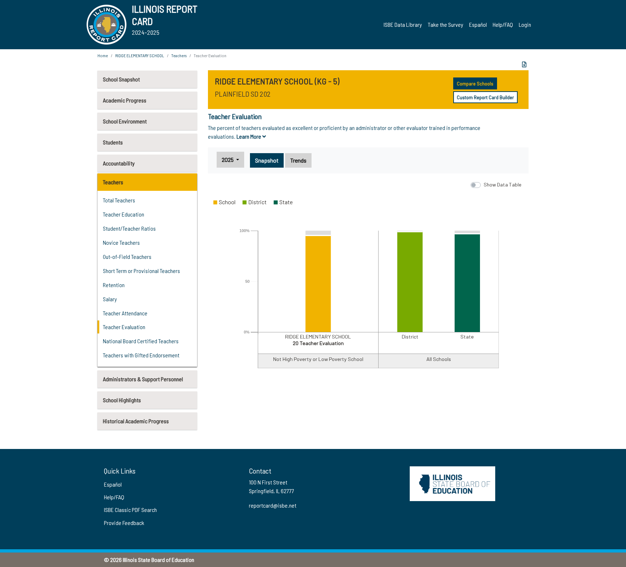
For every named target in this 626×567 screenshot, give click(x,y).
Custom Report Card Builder (485, 97)
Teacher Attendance (125, 313)
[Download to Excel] (524, 64)
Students (113, 142)
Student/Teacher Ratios (129, 228)
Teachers (113, 181)
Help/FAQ (503, 24)
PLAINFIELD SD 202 (243, 93)
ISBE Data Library (403, 24)
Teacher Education (123, 214)
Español (478, 24)
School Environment (125, 121)
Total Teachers (119, 200)
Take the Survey (445, 24)
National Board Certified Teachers (141, 340)
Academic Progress (124, 100)
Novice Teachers (121, 242)
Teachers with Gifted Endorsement (141, 355)
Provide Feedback (124, 522)
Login (525, 24)
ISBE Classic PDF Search (130, 509)
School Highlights (122, 399)
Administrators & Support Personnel (143, 378)
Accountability (119, 163)
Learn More (249, 136)
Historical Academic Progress (136, 420)
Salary (110, 298)
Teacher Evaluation (124, 326)
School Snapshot (121, 79)
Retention (114, 284)
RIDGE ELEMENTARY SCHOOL (139, 55)
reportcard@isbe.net (272, 505)
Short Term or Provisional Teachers (141, 270)
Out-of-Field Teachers (127, 256)
